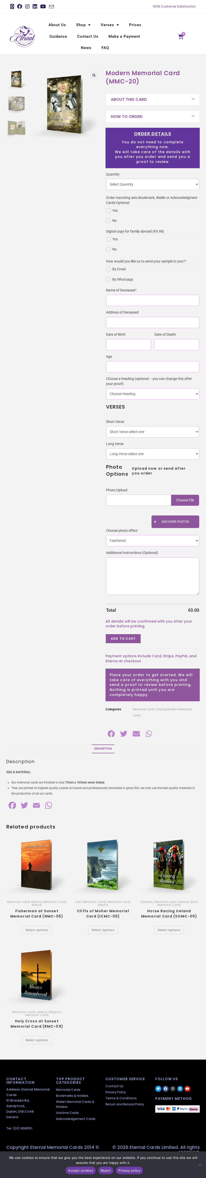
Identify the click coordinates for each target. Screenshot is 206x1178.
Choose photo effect (122, 531)
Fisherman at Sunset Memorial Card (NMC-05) (36, 913)
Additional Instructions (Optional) (132, 553)
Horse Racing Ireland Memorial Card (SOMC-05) (169, 913)
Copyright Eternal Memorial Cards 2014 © (52, 1147)
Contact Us (87, 36)
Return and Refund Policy (125, 1104)
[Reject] (199, 1164)
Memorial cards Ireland (149, 709)
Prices (135, 25)
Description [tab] (103, 748)
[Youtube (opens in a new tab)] (43, 6)
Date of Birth (116, 334)
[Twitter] (158, 1089)
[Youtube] (187, 1089)
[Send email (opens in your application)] (51, 7)
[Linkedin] (180, 1089)
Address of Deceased (122, 312)
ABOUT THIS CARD (129, 99)
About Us (57, 25)
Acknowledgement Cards (75, 1119)
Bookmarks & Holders (72, 1096)
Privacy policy (129, 1170)
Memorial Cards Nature (49, 903)
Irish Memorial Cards (90, 902)
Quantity (113, 174)
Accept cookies (80, 1170)
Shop (81, 25)
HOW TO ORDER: (127, 116)
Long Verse (115, 444)
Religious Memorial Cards (43, 1013)
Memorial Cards (68, 1089)
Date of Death (165, 334)
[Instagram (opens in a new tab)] (27, 6)
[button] (94, 75)
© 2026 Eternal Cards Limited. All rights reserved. (156, 1149)
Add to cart (123, 638)
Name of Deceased (129, 290)
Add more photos (175, 521)
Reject (106, 1170)
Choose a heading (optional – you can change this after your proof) (149, 381)
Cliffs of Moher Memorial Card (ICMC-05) (103, 913)
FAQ (105, 48)
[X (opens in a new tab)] (13, 6)
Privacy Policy (116, 1092)
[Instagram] (173, 1089)
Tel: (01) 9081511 (19, 1128)
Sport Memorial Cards (177, 903)
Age (109, 357)
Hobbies (146, 902)
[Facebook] (166, 1089)
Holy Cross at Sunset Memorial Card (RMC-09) (37, 1024)
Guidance (58, 36)
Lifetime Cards (67, 1113)
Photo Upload (116, 490)
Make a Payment (124, 36)
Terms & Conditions (121, 1098)
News (86, 48)
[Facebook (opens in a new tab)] (20, 6)
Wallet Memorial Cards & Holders (75, 1104)
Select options (37, 930)
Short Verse (115, 422)
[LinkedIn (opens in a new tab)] (35, 6)
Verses (107, 25)
